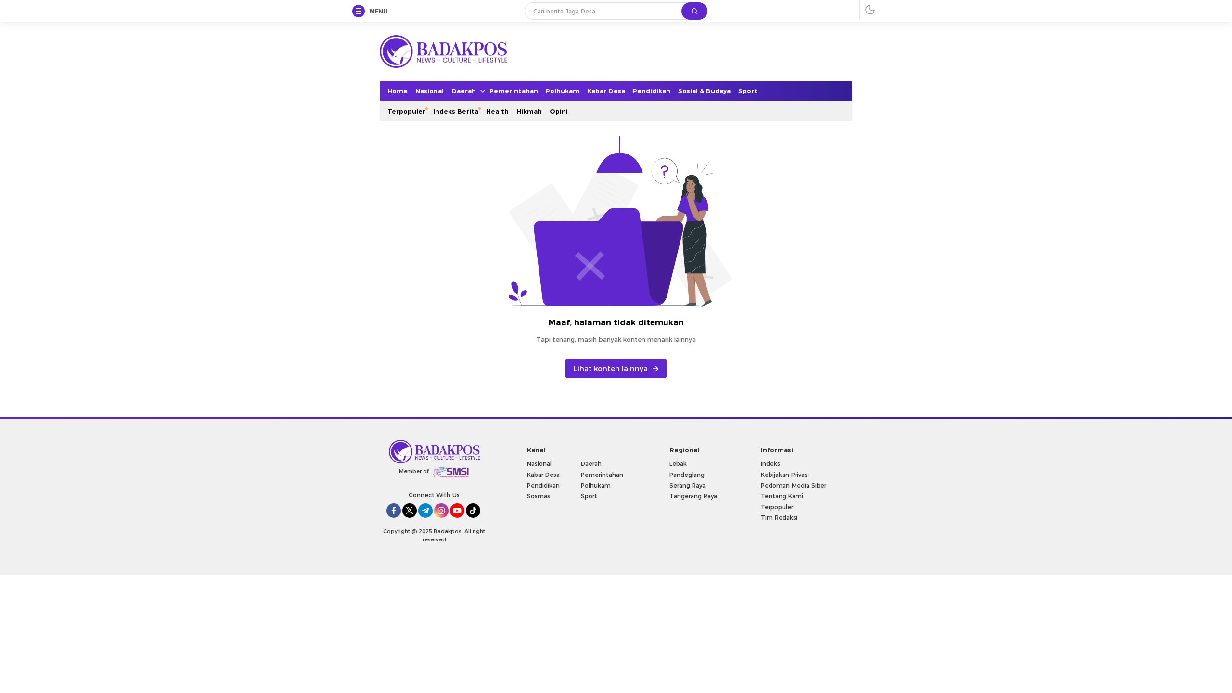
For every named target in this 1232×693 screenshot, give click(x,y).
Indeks (770, 463)
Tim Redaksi (779, 517)
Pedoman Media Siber (793, 485)
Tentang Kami (782, 496)
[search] (694, 11)
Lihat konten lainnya (611, 368)
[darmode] (870, 9)
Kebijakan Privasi (785, 474)
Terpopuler (777, 507)
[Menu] (360, 11)
